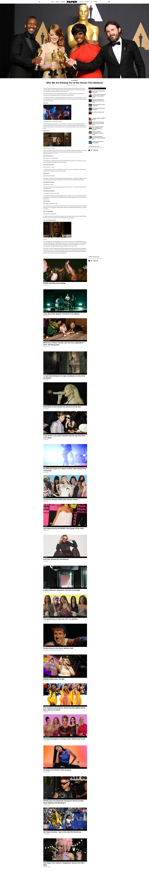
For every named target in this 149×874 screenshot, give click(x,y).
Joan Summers (47, 621)
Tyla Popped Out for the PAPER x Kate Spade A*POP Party (63, 528)
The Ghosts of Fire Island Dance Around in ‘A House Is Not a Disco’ (98, 96)
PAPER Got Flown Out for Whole (54, 283)
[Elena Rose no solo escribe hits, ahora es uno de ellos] (65, 393)
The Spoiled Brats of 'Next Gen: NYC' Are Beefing (60, 619)
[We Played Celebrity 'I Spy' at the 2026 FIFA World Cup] (65, 818)
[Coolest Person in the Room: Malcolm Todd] (65, 634)
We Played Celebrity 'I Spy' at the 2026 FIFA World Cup (62, 832)
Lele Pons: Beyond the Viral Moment (56, 559)
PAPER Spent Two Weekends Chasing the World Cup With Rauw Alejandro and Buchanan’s (63, 802)
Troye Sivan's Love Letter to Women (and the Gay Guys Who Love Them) (64, 437)
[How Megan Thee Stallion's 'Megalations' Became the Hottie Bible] (65, 849)
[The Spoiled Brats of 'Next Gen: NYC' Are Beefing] (65, 605)
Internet (87, 1)
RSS (95, 147)
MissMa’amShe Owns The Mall (53, 679)
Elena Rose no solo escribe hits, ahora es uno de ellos (62, 407)
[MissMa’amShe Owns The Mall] (65, 665)
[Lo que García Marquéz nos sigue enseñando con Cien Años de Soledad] (65, 362)
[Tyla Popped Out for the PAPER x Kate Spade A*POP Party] (65, 515)
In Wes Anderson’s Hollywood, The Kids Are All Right (61, 590)
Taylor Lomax (46, 346)
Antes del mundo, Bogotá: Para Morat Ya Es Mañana (61, 314)
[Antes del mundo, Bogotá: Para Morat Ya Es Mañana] (65, 300)
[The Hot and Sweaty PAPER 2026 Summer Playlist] (65, 486)
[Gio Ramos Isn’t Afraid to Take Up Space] (65, 756)
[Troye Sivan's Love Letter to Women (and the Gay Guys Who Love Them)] (65, 422)
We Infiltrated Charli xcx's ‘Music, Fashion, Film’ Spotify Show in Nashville (64, 469)
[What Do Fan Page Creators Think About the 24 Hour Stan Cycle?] (90, 100)
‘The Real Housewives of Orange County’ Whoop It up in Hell (64, 739)
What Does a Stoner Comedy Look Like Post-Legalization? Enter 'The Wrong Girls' (63, 344)
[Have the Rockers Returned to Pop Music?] (90, 109)
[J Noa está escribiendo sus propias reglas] (90, 142)
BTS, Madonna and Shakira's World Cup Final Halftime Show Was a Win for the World (64, 709)
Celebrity (63, 1)
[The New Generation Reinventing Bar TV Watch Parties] (90, 132)
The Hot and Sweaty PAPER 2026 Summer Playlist (60, 499)
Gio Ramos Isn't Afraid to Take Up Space (57, 770)
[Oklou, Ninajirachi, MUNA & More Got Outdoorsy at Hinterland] (90, 127)
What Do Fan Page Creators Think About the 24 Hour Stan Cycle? (98, 101)
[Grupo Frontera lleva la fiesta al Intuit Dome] (90, 105)
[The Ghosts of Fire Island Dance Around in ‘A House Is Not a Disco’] (90, 95)
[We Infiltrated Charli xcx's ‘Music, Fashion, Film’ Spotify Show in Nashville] (65, 455)
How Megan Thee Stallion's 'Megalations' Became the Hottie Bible (64, 864)
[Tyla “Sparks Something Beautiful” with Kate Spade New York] (90, 137)
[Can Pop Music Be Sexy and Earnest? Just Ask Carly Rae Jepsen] (90, 122)
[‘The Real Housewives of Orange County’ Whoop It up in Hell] (65, 725)
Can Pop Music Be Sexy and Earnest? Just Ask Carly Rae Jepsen (98, 123)
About (89, 147)
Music (53, 1)
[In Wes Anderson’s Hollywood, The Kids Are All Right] (65, 576)
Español (95, 1)
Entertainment (74, 80)
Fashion (57, 1)
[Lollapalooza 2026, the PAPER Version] (90, 119)
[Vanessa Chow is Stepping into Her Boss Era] (90, 91)
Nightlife (81, 1)
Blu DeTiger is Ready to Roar (98, 112)
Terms (101, 147)
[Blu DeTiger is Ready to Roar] (90, 112)
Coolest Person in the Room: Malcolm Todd (58, 648)
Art (91, 1)
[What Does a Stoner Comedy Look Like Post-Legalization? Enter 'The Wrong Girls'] (65, 329)
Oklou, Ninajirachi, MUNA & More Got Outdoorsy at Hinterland (97, 128)
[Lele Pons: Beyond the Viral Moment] (65, 546)
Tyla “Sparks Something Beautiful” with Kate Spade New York (98, 138)
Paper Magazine (47, 804)
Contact (92, 147)
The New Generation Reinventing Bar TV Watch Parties (97, 133)
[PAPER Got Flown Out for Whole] (65, 270)
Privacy (98, 147)
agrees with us (55, 153)
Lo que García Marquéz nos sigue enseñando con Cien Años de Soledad (64, 377)
